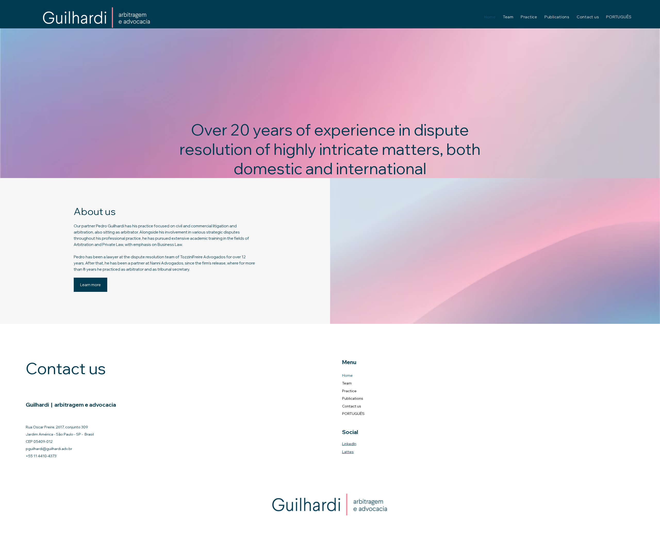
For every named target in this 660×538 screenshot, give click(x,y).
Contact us (351, 406)
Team (347, 383)
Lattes (348, 451)
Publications (352, 398)
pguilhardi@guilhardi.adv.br (49, 448)
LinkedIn (349, 443)
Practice (349, 391)
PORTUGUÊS (353, 413)
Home (347, 375)
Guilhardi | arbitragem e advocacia (71, 404)
